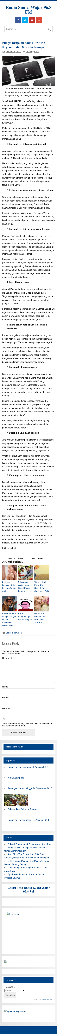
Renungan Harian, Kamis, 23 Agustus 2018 (28, 820)
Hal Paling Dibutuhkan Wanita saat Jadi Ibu (39, 618)
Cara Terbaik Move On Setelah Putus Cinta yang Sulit (41, 586)
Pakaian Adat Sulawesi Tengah (22, 809)
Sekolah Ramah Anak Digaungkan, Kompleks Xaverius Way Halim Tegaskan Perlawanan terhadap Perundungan (27, 847)
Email (5, 697)
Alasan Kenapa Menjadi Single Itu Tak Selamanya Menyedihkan (9, 619)
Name (6, 687)
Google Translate (47, 999)
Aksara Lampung (16, 777)
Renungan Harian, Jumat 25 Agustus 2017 (28, 767)
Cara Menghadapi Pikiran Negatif (25, 616)
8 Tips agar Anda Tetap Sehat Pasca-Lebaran (24, 586)
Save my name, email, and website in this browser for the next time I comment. (27, 724)
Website (6, 708)
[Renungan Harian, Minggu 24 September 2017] (16, 806)
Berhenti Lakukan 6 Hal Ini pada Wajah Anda (9, 586)
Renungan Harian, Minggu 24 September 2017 (30, 788)
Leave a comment (14, 633)
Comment (7, 658)
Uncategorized (32, 51)
